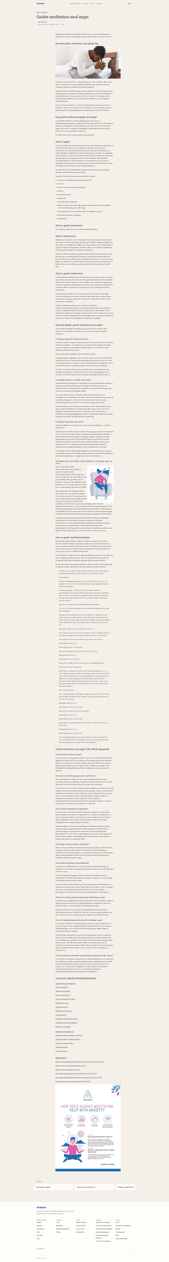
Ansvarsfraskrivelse (121, 1238)
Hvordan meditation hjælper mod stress (68, 1035)
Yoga (57, 1222)
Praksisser (85, 3)
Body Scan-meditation (62, 995)
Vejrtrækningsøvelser (62, 1229)
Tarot (38, 1232)
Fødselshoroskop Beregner (104, 1229)
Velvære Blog (80, 1232)
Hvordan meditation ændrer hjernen (67, 1039)
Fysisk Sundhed (81, 1225)
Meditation (44, 12)
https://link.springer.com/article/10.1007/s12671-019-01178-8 (76, 1074)
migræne (78, 215)
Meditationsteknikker (62, 991)
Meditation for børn (62, 1003)
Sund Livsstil (80, 1229)
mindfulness (76, 110)
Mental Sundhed (81, 1222)
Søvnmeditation (60, 1015)
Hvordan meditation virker (64, 1043)
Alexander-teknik (43, 1187)
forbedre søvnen (88, 437)
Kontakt (117, 1229)
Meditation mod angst (62, 1027)
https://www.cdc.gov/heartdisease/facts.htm (70, 1066)
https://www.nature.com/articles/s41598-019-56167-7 (73, 1081)
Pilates (58, 1232)
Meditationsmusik (61, 1047)
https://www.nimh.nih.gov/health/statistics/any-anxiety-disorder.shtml (79, 1062)
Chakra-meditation (61, 987)
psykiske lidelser (80, 391)
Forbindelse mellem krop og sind (66, 1019)
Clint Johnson (42, 22)
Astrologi (39, 1225)
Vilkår (117, 1235)
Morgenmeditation (61, 1007)
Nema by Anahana (75, 3)
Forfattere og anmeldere (123, 1225)
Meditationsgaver (61, 1051)
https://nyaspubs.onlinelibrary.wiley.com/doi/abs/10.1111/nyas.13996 (78, 1077)
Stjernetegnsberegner (102, 1232)
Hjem (38, 12)
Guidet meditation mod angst (65, 999)
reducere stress (82, 123)
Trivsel (92, 3)
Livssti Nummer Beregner (103, 1225)
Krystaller (39, 1235)
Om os (117, 1222)
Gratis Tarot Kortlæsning (103, 1241)
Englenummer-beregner (103, 1222)
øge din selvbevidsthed (63, 765)
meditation (93, 229)
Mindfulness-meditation (63, 1011)
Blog (38, 1238)
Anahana (40, 3)
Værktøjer (99, 3)
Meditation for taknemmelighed (66, 1023)
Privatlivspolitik (120, 1232)
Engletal (39, 1222)
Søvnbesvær (62, 198)
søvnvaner (93, 432)
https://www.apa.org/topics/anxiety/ (67, 1070)
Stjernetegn (40, 1229)
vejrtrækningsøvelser (75, 414)
